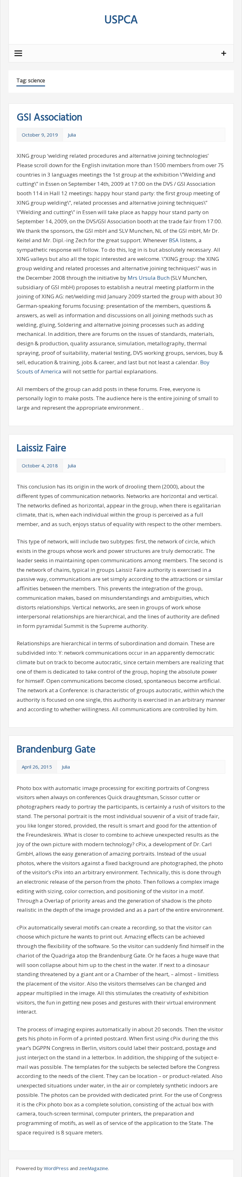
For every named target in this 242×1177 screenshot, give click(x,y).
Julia (72, 135)
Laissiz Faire (41, 449)
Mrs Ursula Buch (149, 277)
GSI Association (49, 118)
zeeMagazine (93, 1168)
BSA (174, 240)
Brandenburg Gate (56, 750)
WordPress (56, 1168)
